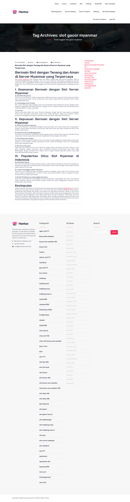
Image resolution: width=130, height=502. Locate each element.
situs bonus (43, 331)
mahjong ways (89, 83)
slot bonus (43, 372)
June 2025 (69, 277)
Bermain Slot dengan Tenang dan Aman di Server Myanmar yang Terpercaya (42, 66)
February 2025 (71, 293)
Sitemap (88, 4)
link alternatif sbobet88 (92, 69)
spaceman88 (44, 467)
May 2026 (69, 240)
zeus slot (42, 482)
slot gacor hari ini (45, 414)
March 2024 (70, 338)
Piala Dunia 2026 (45, 310)
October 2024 (70, 310)
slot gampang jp (45, 420)
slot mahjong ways (46, 425)
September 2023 (71, 359)
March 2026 (70, 248)
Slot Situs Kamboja (108, 11)
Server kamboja (70, 11)
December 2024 (71, 301)
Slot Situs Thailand (99, 19)
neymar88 (43, 299)
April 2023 (69, 379)
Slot (81, 4)
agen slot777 (44, 231)
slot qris (87, 62)
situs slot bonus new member (50, 341)
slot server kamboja (46, 440)
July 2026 (69, 232)
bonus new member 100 (48, 242)
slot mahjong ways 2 (47, 430)
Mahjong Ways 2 (56, 11)
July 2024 (69, 322)
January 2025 (70, 297)
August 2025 (70, 269)
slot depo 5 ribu (89, 77)
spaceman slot (44, 461)
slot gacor (43, 409)
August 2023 (70, 363)
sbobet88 (43, 325)
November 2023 (71, 351)
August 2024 (70, 318)
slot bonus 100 (44, 378)
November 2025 (71, 256)
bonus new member (91, 73)
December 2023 (71, 346)
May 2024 (69, 330)
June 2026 (69, 236)
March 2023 (70, 383)
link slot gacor (89, 75)
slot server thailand (90, 79)
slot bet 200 (44, 362)
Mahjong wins (68, 188)
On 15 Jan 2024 (20, 62)
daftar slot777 (89, 81)
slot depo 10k (44, 393)
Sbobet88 (98, 4)
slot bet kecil (44, 367)
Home (57, 4)
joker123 (112, 19)
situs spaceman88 (90, 86)
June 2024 (69, 326)
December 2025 (71, 252)
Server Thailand (84, 11)
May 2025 (69, 281)
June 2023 (69, 371)
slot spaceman (89, 60)
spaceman (88, 88)
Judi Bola (73, 4)
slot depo (87, 71)
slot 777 (42, 357)
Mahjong (96, 11)
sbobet (42, 320)
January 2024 (70, 342)
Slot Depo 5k (44, 404)
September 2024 (71, 314)
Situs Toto (43, 346)
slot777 (42, 451)
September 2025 (71, 265)
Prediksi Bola (44, 315)
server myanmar (23, 79)
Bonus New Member (46, 236)
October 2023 (70, 355)
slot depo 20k (44, 399)
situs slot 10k (44, 336)
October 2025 (70, 261)
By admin (31, 62)
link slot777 (43, 268)
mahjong (42, 278)
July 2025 (69, 273)
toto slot (42, 472)
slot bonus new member (48, 383)
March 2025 (70, 289)
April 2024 (69, 334)
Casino (64, 4)
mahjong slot (44, 283)
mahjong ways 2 (45, 294)
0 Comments (56, 62)
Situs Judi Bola (110, 4)
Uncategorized (43, 62)
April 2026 (69, 244)
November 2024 (71, 306)
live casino (43, 273)
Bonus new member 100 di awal (94, 65)
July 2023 (69, 367)
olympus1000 (44, 304)
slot (86, 67)
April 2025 (69, 285)
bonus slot (43, 247)
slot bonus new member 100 (49, 388)
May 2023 (69, 375)
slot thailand (44, 446)
